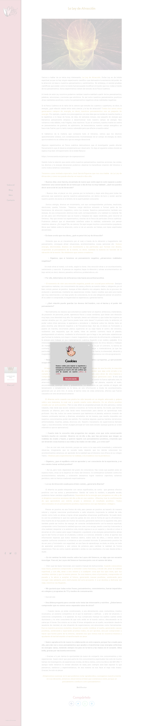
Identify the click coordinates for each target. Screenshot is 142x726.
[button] (71, 379)
